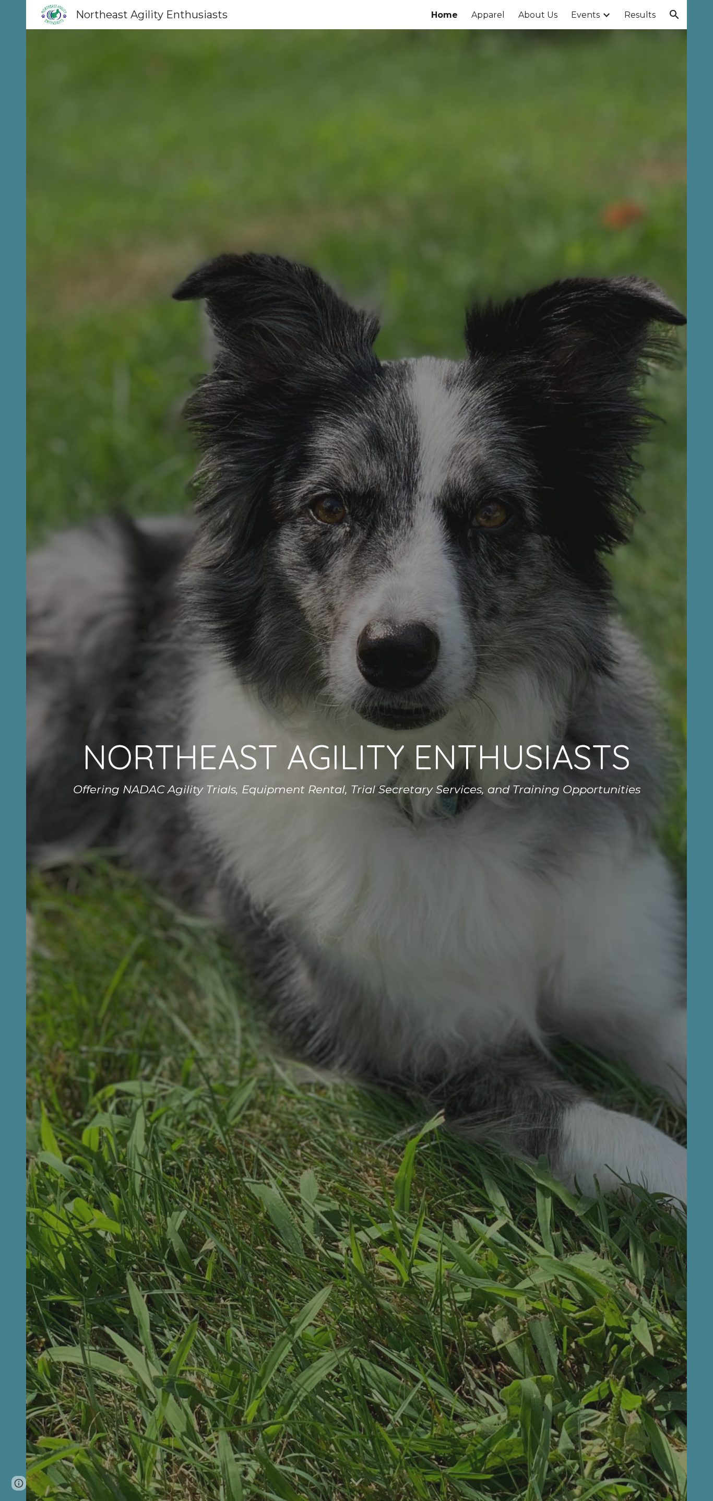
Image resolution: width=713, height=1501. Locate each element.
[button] (674, 14)
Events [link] (585, 15)
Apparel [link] (488, 15)
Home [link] (444, 15)
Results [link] (640, 15)
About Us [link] (537, 15)
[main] (356, 765)
